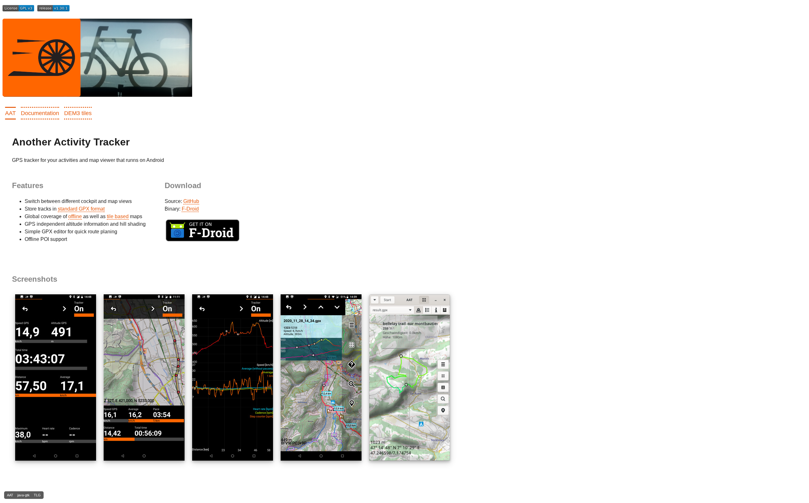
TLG (37, 495)
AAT (10, 113)
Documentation (40, 113)
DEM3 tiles (78, 113)
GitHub (191, 201)
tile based (118, 216)
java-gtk (23, 495)
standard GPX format (81, 209)
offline (75, 216)
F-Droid (190, 209)
